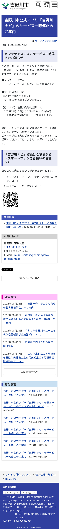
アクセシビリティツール (46, 5)
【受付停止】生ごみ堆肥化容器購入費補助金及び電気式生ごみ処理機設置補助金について (29, 357)
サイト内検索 (38, 5)
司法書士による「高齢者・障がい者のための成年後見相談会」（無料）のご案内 (29, 319)
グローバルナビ (54, 5)
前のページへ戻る (29, 278)
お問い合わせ (29, 492)
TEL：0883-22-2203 (16, 247)
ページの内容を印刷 (46, 41)
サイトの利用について (18, 474)
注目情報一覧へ (29, 371)
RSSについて (12, 478)
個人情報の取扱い (45, 474)
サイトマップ (11, 492)
